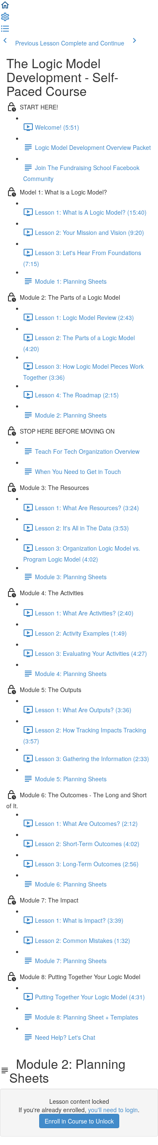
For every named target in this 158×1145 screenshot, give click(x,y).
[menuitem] (5, 19)
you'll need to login (113, 1109)
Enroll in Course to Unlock (79, 1121)
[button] (5, 7)
